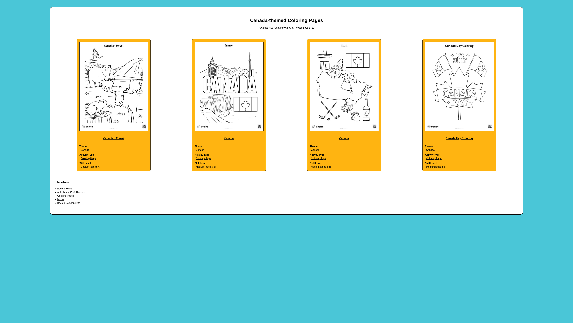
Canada (85, 150)
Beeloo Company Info (68, 203)
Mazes (60, 199)
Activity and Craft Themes (70, 192)
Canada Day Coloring (459, 138)
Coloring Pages (65, 196)
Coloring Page (88, 158)
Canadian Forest (113, 138)
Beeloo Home (64, 188)
